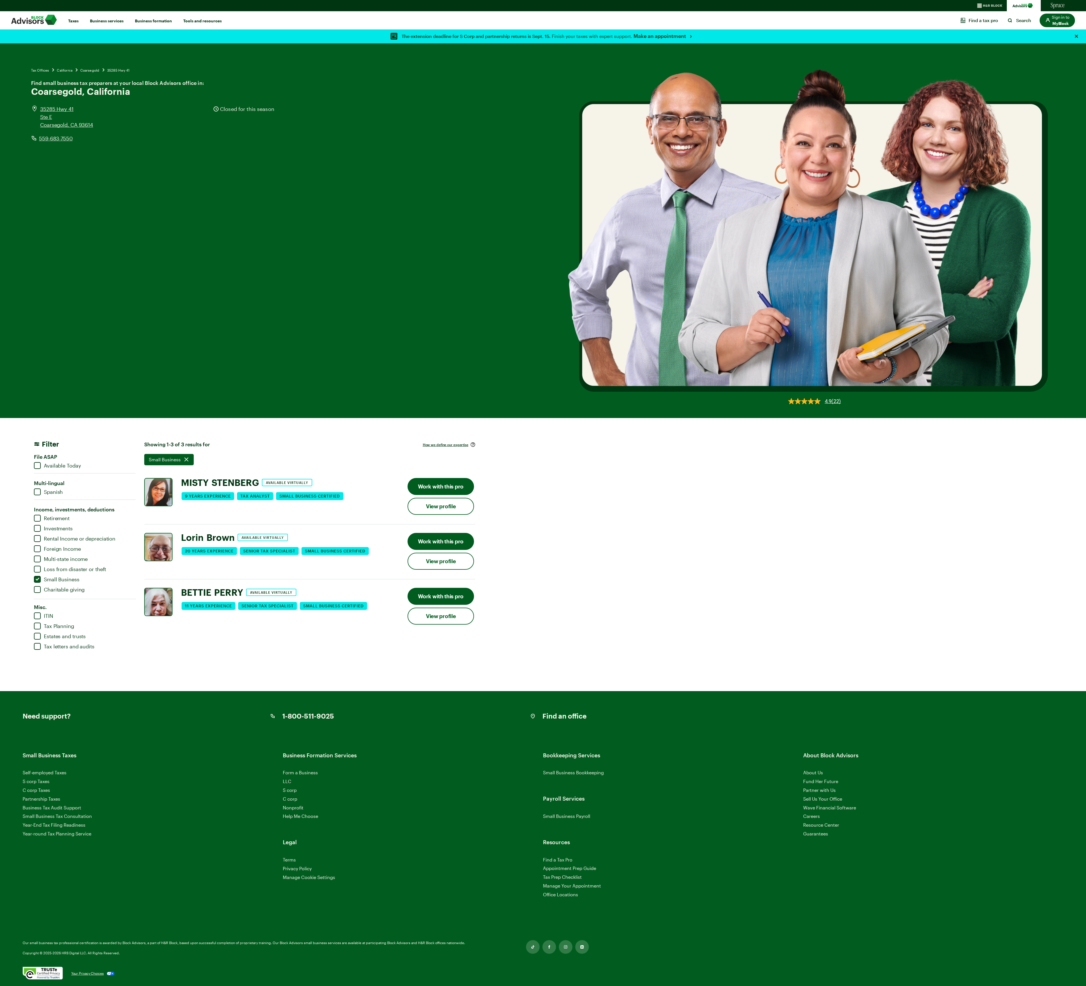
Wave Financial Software (829, 808)
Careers (811, 816)
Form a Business (300, 772)
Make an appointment (660, 36)
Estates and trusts (65, 636)
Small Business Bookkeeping (573, 772)
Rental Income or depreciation (79, 538)
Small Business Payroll (566, 816)
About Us (813, 772)
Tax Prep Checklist (562, 877)
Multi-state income (66, 559)
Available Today (62, 465)
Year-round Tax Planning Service (57, 833)
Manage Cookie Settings (309, 877)
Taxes (73, 20)
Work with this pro (441, 486)
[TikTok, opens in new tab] (533, 947)
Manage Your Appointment (572, 885)
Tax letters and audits (69, 646)
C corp (290, 798)
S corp (290, 790)
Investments (58, 528)
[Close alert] (1076, 36)
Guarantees (815, 833)
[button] (1057, 20)
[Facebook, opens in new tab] (549, 947)
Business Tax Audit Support (52, 807)
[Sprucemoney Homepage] (1058, 5)
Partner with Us (819, 790)
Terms (289, 859)
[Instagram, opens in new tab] (565, 947)
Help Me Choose (300, 816)
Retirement (57, 518)
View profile (441, 506)
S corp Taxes (36, 781)
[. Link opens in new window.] (43, 973)
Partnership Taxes (41, 798)
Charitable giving (64, 589)
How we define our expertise (445, 445)
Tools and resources (202, 20)
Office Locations (560, 894)
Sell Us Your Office (822, 798)
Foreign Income (62, 549)
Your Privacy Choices (87, 973)
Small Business (61, 579)
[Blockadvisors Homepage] (1024, 5)
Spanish (53, 492)
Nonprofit (293, 807)
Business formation (153, 20)
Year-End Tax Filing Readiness (54, 825)
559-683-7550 (56, 138)
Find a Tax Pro (557, 859)
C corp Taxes (36, 790)
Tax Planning (59, 626)
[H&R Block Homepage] (990, 5)
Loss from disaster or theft (75, 569)
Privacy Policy (297, 868)
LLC (287, 781)
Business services (107, 20)
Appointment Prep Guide (569, 868)
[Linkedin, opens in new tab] (582, 947)
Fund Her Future (820, 781)
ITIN (48, 616)
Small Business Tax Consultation (57, 816)
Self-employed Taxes (44, 772)
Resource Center (821, 825)
